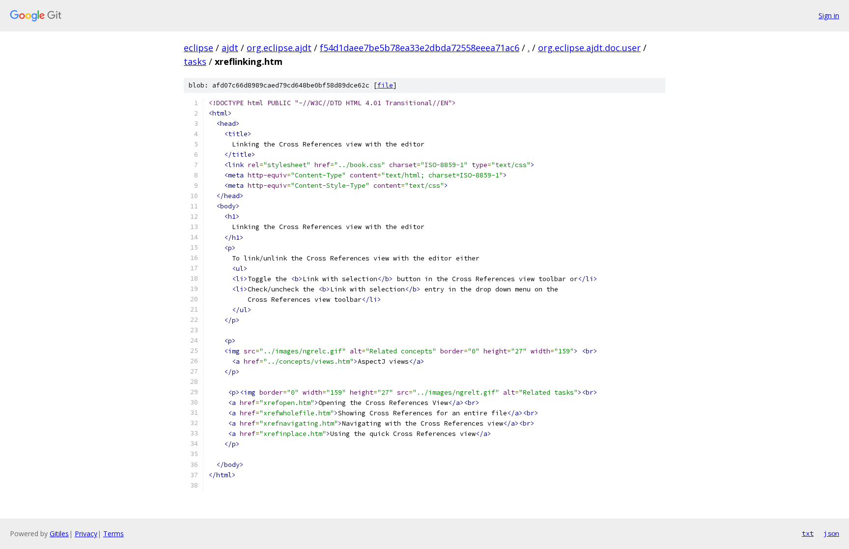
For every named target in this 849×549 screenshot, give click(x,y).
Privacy (86, 533)
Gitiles (59, 533)
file (385, 85)
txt (808, 533)
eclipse (198, 48)
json (831, 533)
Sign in (829, 15)
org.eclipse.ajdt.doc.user (589, 48)
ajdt (230, 48)
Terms (113, 533)
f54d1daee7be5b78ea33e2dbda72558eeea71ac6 (419, 48)
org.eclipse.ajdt (279, 48)
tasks (195, 61)
